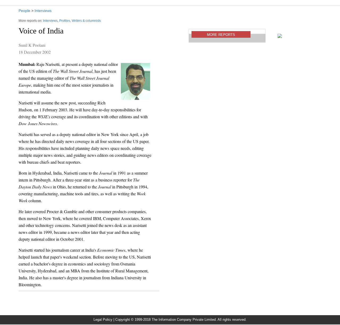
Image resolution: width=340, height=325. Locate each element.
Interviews (43, 11)
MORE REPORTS (221, 35)
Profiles (64, 21)
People (24, 11)
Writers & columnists (86, 21)
